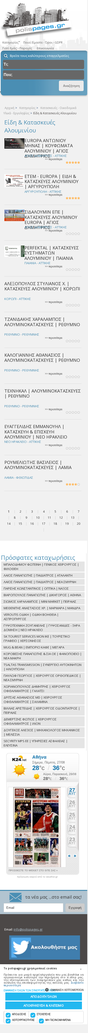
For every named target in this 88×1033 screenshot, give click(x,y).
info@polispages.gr (28, 929)
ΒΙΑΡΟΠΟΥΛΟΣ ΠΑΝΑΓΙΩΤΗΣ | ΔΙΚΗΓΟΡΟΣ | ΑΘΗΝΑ (42, 595)
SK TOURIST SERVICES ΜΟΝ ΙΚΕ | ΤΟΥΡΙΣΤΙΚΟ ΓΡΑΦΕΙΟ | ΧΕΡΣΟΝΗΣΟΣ (37, 638)
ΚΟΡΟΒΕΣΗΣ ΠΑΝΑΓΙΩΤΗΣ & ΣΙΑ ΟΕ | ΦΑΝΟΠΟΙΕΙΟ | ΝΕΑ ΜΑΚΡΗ (43, 656)
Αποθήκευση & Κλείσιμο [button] (44, 1005)
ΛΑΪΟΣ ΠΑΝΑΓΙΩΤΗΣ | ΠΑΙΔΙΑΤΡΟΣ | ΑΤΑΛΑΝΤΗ (38, 575)
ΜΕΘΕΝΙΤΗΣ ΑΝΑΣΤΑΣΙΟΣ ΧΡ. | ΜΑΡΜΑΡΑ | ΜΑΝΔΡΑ (42, 608)
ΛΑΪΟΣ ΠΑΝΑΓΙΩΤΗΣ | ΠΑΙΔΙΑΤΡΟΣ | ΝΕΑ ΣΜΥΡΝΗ (40, 582)
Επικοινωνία (45, 48)
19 (67, 524)
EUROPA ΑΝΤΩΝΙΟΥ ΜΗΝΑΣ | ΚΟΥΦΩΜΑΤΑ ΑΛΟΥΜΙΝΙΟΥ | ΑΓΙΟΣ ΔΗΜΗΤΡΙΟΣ (48, 148)
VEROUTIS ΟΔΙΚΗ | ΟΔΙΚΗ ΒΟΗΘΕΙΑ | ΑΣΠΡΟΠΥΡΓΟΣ (31, 616)
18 (55, 524)
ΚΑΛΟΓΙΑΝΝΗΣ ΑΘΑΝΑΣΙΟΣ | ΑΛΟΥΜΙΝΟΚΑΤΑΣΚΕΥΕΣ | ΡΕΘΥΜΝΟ (42, 357)
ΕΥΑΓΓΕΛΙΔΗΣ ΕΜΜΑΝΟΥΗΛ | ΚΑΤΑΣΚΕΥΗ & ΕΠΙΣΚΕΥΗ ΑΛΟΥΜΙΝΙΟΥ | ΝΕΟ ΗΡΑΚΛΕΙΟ (35, 432)
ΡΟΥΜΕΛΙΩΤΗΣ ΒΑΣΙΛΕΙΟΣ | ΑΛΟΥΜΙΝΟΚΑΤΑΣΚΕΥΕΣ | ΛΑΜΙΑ (38, 464)
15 (20, 524)
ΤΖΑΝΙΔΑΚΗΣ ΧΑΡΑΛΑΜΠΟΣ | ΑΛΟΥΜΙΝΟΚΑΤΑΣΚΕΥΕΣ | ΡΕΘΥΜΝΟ (42, 321)
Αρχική (9, 108)
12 (61, 518)
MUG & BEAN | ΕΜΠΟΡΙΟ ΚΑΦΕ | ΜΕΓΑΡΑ (34, 647)
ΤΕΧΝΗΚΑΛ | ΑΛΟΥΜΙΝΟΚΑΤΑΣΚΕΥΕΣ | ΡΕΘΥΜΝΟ (42, 393)
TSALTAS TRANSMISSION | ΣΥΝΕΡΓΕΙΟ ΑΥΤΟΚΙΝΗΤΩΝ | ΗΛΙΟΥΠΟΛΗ (42, 667)
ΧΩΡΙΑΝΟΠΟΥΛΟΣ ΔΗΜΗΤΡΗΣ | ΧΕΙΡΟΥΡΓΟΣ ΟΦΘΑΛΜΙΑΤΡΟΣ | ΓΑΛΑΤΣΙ (37, 688)
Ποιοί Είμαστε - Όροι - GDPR (43, 42)
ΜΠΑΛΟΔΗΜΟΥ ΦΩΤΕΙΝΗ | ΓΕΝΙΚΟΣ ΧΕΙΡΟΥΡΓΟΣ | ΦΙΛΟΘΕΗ (41, 566)
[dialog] (43, 994)
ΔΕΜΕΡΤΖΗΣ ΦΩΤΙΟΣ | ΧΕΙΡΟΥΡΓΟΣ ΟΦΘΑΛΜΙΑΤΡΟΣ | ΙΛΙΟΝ (30, 721)
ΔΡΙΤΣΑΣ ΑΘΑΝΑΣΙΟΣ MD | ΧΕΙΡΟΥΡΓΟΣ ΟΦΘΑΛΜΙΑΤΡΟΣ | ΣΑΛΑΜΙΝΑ (33, 699)
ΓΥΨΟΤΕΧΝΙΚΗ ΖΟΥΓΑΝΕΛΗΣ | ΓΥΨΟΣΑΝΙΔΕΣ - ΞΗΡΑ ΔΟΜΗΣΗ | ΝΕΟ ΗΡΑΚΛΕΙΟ (42, 627)
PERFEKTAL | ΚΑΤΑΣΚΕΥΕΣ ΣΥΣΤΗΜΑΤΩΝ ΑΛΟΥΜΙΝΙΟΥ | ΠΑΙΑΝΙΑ (51, 253)
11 (49, 518)
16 (32, 524)
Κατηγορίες (27, 108)
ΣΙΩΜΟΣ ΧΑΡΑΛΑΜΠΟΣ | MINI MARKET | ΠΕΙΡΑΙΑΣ (40, 601)
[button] (44, 990)
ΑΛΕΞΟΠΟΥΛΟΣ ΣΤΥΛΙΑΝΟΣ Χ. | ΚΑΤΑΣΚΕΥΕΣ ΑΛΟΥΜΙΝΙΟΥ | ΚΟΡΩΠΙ (42, 286)
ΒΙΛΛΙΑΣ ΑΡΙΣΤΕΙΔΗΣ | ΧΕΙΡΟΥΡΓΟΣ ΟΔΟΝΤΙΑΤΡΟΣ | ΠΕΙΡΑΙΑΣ (42, 710)
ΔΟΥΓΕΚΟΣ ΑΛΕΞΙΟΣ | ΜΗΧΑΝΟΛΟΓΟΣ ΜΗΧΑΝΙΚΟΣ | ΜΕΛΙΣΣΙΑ (42, 732)
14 (8, 524)
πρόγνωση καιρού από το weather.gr (37, 877)
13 (72, 518)
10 (38, 518)
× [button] (80, 969)
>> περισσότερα (53, 159)
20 (78, 524)
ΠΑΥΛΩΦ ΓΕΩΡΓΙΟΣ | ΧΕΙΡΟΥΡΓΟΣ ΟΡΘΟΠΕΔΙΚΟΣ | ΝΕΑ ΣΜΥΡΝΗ (42, 677)
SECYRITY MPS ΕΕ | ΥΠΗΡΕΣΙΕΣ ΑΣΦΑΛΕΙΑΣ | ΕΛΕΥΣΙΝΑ (36, 743)
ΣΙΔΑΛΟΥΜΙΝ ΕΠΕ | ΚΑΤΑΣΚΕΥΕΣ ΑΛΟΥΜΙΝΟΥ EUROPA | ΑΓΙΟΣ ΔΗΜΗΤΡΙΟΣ (50, 219)
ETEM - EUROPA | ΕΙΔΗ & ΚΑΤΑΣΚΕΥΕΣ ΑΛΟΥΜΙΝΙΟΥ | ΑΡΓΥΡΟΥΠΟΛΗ (51, 181)
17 (43, 524)
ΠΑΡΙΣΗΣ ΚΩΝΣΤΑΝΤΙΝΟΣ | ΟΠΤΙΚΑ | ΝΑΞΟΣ (36, 588)
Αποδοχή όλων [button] (44, 996)
